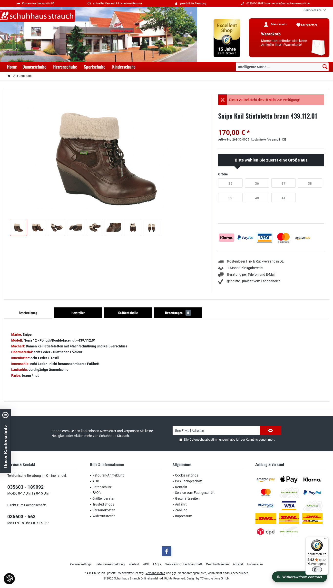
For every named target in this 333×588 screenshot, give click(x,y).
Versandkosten (103, 510)
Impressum (183, 516)
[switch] (317, 569)
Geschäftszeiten (187, 498)
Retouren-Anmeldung (108, 475)
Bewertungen (177, 312)
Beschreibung (28, 312)
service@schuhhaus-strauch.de (291, 3)
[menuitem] (313, 10)
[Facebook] (166, 551)
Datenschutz (102, 487)
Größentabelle (128, 312)
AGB (95, 481)
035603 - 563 (21, 516)
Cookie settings (186, 475)
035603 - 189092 (25, 487)
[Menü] (325, 540)
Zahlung (181, 510)
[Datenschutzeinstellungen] (9, 578)
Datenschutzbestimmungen (208, 439)
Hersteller (78, 312)
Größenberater (103, 498)
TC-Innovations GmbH (214, 578)
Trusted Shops (103, 504)
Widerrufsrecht (103, 516)
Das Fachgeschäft (189, 481)
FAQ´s (96, 493)
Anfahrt (181, 504)
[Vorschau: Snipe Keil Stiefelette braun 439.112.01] (18, 227)
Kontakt (181, 487)
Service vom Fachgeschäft (195, 493)
